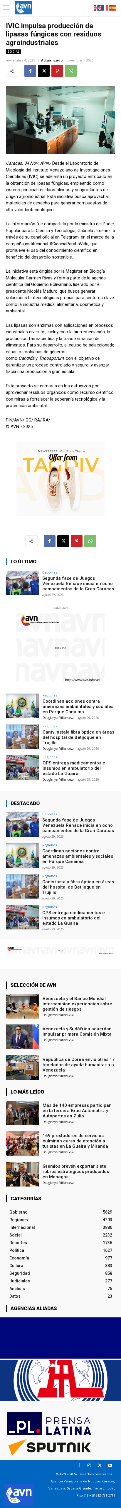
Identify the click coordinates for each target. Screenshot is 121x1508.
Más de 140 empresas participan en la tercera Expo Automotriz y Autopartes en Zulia (77, 1111)
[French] (105, 7)
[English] (97, 7)
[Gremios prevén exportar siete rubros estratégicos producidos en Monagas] (22, 1174)
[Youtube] (110, 1465)
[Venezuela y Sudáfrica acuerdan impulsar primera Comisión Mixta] (22, 1036)
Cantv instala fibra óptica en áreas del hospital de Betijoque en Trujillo (78, 737)
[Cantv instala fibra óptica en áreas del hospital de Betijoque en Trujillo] (22, 736)
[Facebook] (30, 71)
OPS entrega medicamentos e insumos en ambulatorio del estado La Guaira (74, 768)
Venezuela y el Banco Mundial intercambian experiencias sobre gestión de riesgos (77, 1004)
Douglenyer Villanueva (58, 718)
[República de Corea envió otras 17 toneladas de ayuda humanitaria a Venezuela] (22, 1067)
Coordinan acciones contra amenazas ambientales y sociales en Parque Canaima (78, 706)
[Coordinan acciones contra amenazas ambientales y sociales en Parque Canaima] (22, 706)
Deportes (49, 572)
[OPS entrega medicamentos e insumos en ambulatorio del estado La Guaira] (22, 767)
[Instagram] (89, 1465)
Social (13, 51)
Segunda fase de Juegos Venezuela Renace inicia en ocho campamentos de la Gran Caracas (78, 583)
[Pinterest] (57, 71)
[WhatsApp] (71, 71)
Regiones (50, 695)
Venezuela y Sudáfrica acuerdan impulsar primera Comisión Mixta (77, 1031)
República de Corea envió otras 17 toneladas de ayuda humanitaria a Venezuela (79, 1065)
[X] (44, 71)
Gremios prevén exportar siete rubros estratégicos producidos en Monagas (76, 1171)
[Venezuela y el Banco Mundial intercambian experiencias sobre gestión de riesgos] (22, 1006)
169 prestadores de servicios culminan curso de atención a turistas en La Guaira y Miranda (75, 1141)
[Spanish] (113, 7)
